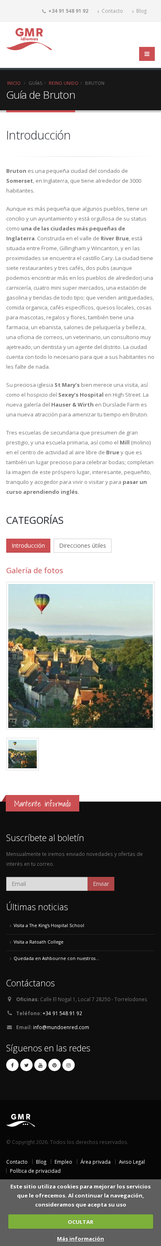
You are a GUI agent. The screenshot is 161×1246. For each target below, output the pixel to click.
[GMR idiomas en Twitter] (26, 1065)
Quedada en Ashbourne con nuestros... (56, 958)
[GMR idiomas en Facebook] (12, 1065)
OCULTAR (80, 1221)
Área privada (95, 1161)
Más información (80, 1238)
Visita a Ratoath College (39, 942)
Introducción (28, 545)
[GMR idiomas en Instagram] (68, 1065)
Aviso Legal (132, 1161)
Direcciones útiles (82, 545)
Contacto (111, 10)
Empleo (63, 1161)
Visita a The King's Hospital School (49, 925)
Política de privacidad (35, 1170)
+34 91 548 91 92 (62, 1013)
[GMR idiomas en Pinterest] (54, 1065)
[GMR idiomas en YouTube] (40, 1065)
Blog (141, 10)
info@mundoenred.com (61, 1027)
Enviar (101, 884)
